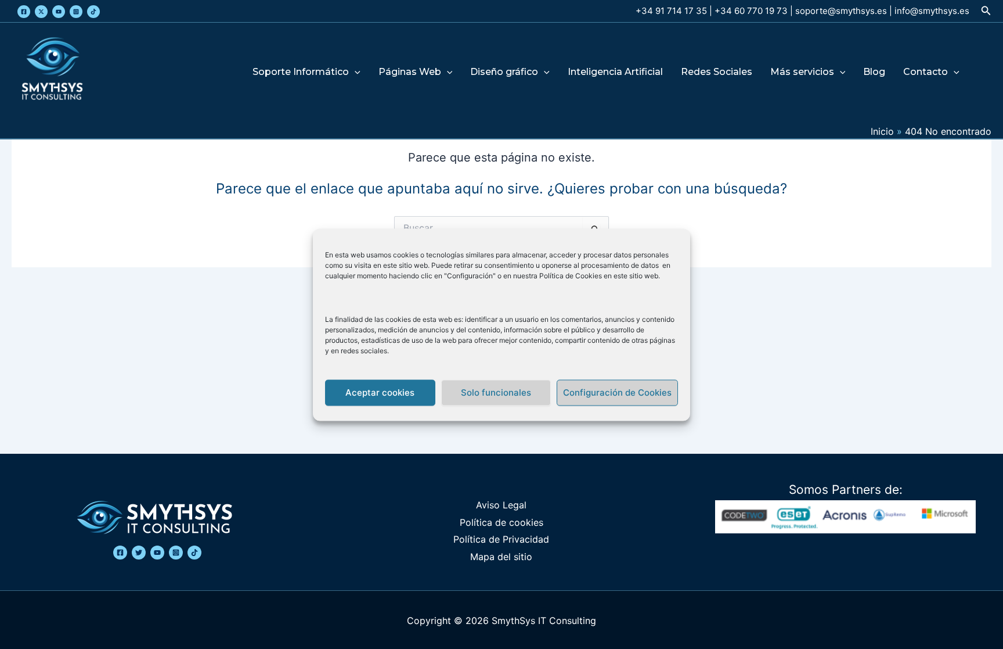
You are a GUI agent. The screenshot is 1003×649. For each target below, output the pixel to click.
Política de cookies (501, 522)
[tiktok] (194, 553)
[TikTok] (93, 11)
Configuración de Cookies (617, 392)
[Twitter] (41, 11)
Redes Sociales (716, 72)
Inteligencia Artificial (615, 72)
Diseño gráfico (504, 72)
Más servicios (802, 72)
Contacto (925, 72)
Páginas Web (409, 72)
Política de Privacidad (501, 539)
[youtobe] (157, 553)
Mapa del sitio (501, 556)
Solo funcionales (496, 392)
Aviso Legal (501, 505)
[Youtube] (58, 11)
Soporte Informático (300, 72)
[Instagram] (76, 11)
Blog (874, 72)
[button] (986, 10)
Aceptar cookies (379, 392)
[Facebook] (23, 11)
